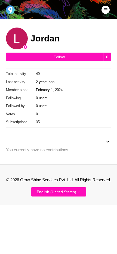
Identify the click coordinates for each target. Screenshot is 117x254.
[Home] (10, 9)
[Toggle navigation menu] (105, 9)
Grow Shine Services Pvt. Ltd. (47, 179)
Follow (59, 57)
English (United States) (57, 192)
